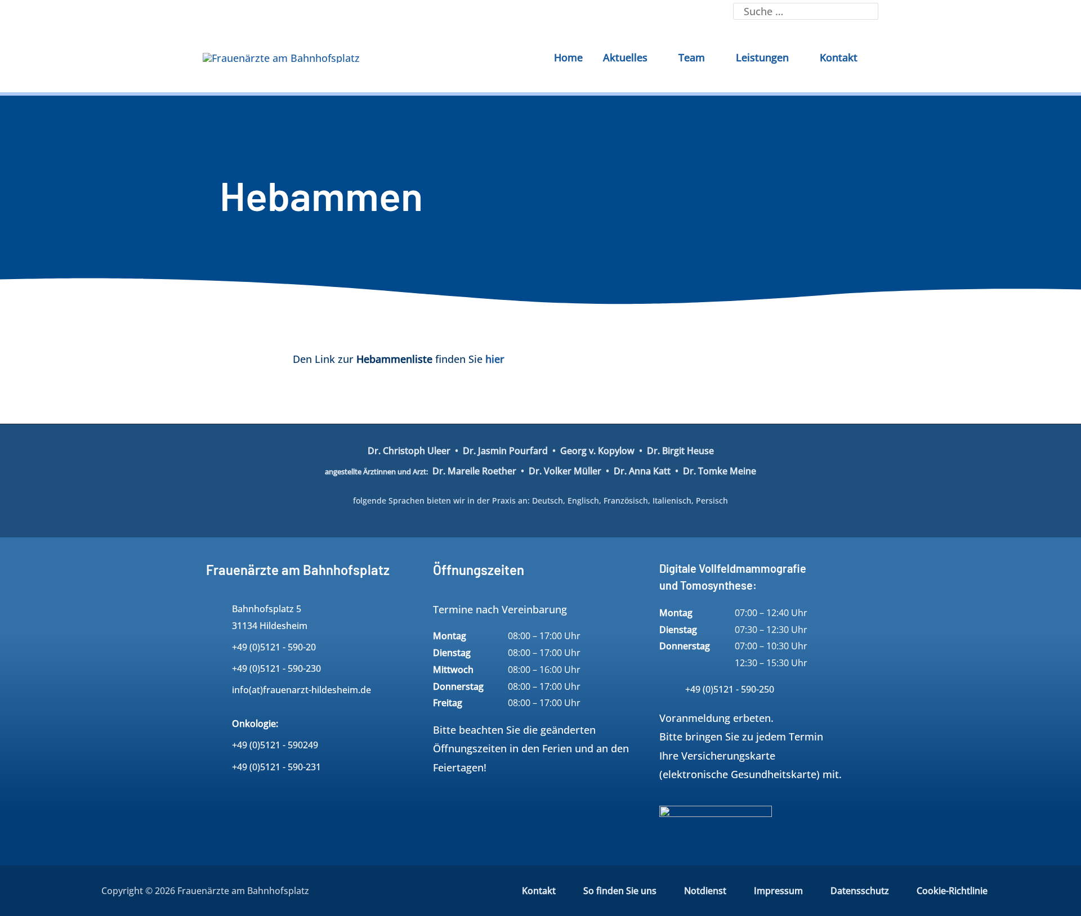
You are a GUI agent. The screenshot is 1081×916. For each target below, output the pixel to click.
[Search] (869, 11)
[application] (652, 57)
